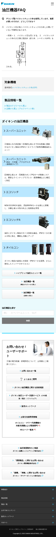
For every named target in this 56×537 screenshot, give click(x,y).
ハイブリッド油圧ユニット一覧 (29, 273)
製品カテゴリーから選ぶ (16, 106)
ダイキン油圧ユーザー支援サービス (29, 396)
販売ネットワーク (29, 406)
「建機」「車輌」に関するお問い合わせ (29, 474)
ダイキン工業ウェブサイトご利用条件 (21, 529)
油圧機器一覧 (28, 282)
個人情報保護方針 (41, 529)
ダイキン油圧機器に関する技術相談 (28, 387)
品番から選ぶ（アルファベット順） (21, 109)
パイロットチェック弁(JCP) (25, 87)
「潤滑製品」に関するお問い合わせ (28, 461)
